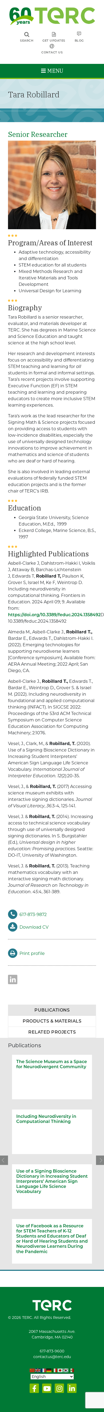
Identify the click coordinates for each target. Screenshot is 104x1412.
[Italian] (55, 1370)
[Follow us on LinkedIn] (71, 1389)
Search (26, 40)
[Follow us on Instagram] (58, 1389)
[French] (43, 1370)
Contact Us (52, 52)
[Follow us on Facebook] (33, 1389)
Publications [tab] (52, 1010)
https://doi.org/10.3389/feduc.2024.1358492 (54, 614)
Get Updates (53, 40)
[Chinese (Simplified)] (32, 1370)
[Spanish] (71, 1370)
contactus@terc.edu (52, 1356)
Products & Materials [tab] (52, 1021)
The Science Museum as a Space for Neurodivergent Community (51, 1064)
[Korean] (66, 1370)
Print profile (32, 953)
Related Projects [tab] (52, 1032)
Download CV (34, 927)
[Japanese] (60, 1370)
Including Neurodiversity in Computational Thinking (46, 1119)
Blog (79, 40)
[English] (38, 1370)
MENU (54, 70)
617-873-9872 (33, 914)
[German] (49, 1370)
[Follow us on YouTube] (45, 1389)
